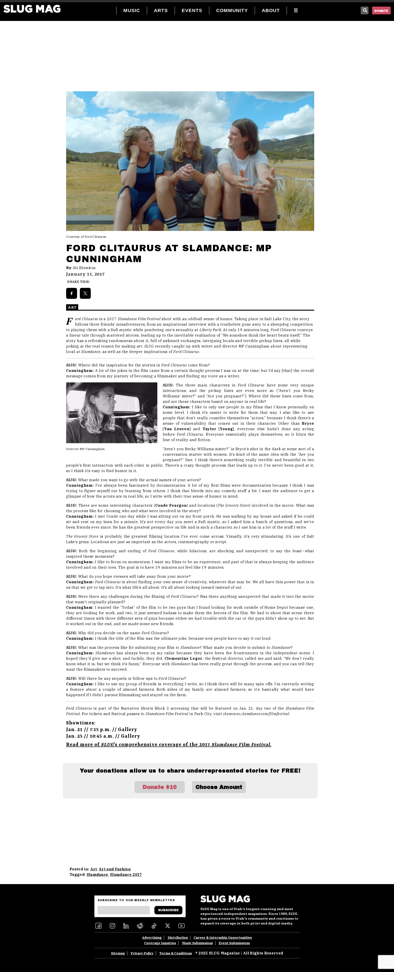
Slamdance (97, 874)
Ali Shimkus (84, 268)
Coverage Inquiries (160, 943)
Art (93, 869)
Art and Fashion (115, 869)
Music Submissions (197, 943)
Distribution (178, 938)
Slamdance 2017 (126, 874)
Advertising (152, 938)
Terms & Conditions (175, 953)
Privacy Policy (142, 953)
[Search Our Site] (364, 10)
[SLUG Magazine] (31, 9)
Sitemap (118, 953)
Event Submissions (234, 943)
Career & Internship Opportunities (223, 938)
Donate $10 (160, 787)
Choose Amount (219, 787)
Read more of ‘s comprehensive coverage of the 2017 (168, 745)
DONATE (381, 11)
